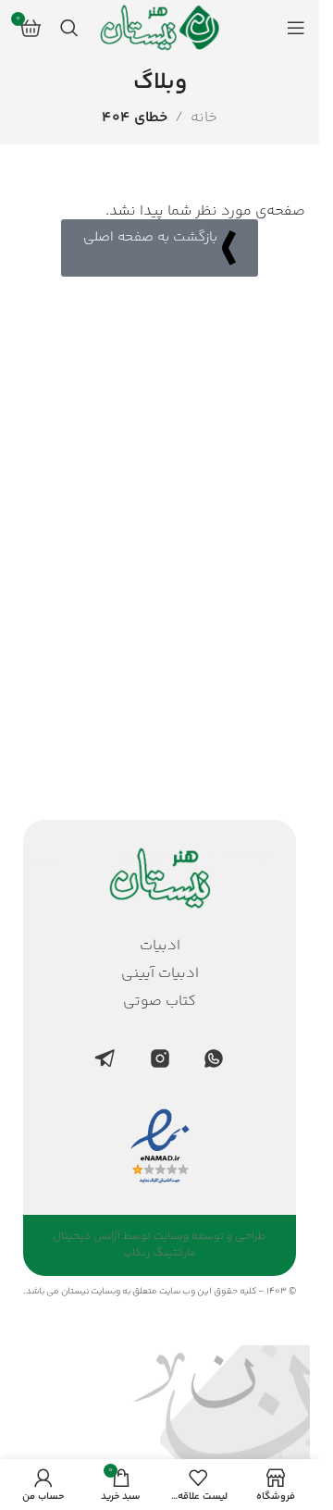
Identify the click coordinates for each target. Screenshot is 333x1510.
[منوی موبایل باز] (296, 27)
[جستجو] (69, 27)
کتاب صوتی (159, 1002)
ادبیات (160, 946)
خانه (204, 118)
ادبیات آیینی (160, 974)
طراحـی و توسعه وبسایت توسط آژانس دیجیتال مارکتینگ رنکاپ (159, 1245)
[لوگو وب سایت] (160, 28)
